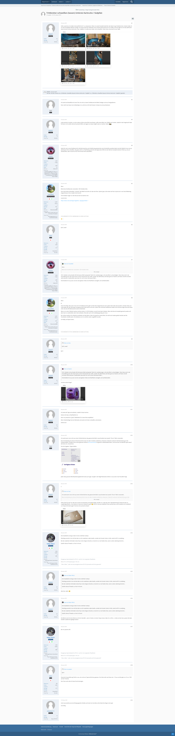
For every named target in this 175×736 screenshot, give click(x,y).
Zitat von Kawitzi (68, 369)
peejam (50, 15)
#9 (132, 339)
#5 (132, 183)
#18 (132, 665)
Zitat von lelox (67, 343)
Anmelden (118, 1)
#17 (132, 626)
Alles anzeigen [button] (96, 271)
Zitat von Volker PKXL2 (69, 575)
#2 (132, 99)
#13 (132, 483)
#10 (132, 364)
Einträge (45, 249)
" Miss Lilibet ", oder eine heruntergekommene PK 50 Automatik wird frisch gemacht (81, 564)
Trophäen (46, 164)
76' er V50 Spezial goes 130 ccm (71, 561)
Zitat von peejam (68, 669)
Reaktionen (46, 161)
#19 (132, 700)
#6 (132, 224)
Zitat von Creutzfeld (68, 263)
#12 (132, 435)
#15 (132, 571)
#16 (132, 598)
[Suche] (131, 1)
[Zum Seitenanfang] (172, 734)
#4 (132, 145)
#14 (132, 533)
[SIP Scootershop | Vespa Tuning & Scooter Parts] (87, 9)
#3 (132, 119)
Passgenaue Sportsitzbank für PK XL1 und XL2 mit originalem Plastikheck (78, 559)
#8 (132, 297)
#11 (132, 409)
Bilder (45, 167)
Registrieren (125, 1)
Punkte (45, 38)
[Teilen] (133, 19)
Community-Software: (87, 734)
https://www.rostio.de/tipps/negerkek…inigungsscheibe (74, 200)
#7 (132, 259)
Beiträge (45, 40)
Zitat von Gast (67, 491)
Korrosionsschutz (92, 442)
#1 (132, 23)
